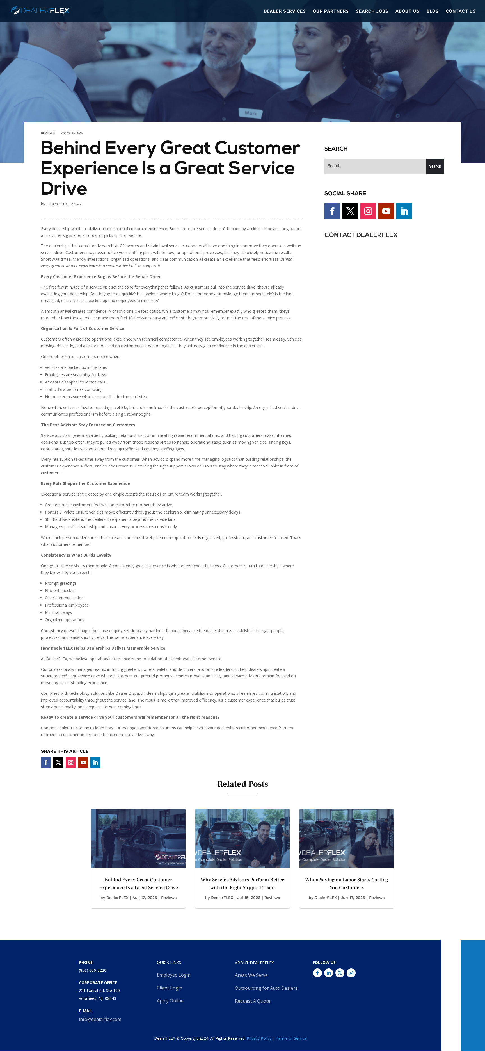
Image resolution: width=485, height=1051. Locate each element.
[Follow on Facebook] (46, 762)
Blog (433, 12)
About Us (407, 12)
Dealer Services (285, 12)
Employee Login (174, 975)
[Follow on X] (58, 762)
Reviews (48, 133)
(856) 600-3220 (92, 970)
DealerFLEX (117, 897)
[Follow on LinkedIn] (95, 762)
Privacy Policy (259, 1038)
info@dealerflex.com (100, 1019)
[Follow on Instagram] (71, 762)
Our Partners (331, 12)
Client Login (169, 988)
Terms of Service (291, 1038)
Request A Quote (252, 1001)
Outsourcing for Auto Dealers (266, 988)
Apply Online (170, 1001)
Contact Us (461, 12)
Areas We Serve (251, 975)
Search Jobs (372, 12)
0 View (76, 204)
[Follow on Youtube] (83, 762)
